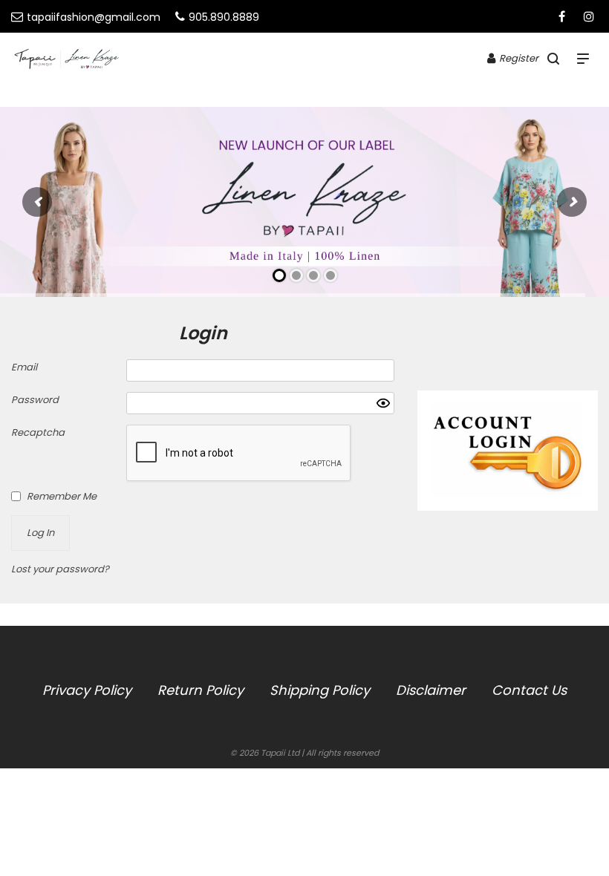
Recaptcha (38, 432)
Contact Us (529, 690)
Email (24, 367)
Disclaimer (431, 690)
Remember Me (62, 496)
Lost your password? (60, 569)
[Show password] (383, 403)
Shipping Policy (320, 690)
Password (35, 400)
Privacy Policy (86, 690)
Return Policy (200, 690)
